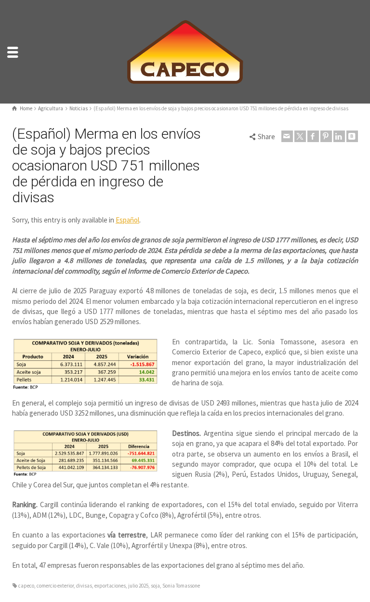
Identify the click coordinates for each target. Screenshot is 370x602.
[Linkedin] (339, 136)
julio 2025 (138, 585)
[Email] (287, 136)
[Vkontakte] (352, 136)
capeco (26, 585)
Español (127, 219)
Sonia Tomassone (181, 585)
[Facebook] (313, 136)
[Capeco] (185, 50)
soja (155, 585)
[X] (300, 136)
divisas (84, 585)
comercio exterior (55, 585)
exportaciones (110, 585)
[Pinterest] (326, 136)
